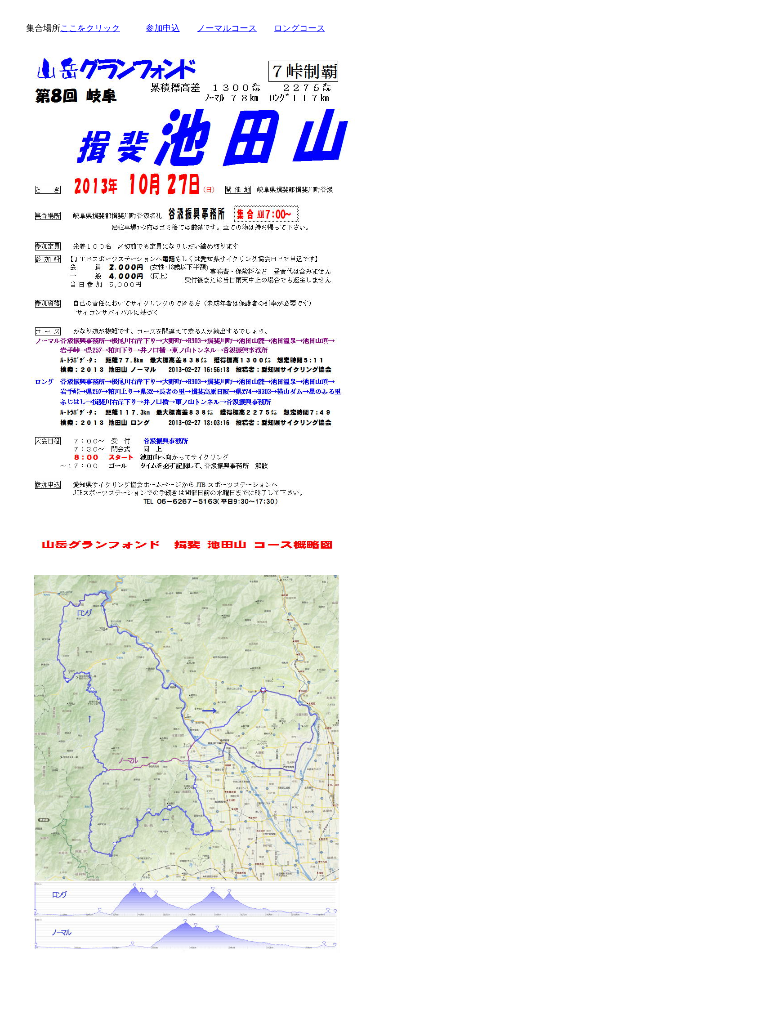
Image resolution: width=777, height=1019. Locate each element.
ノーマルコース (227, 27)
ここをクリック (90, 27)
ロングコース (299, 27)
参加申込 (163, 27)
